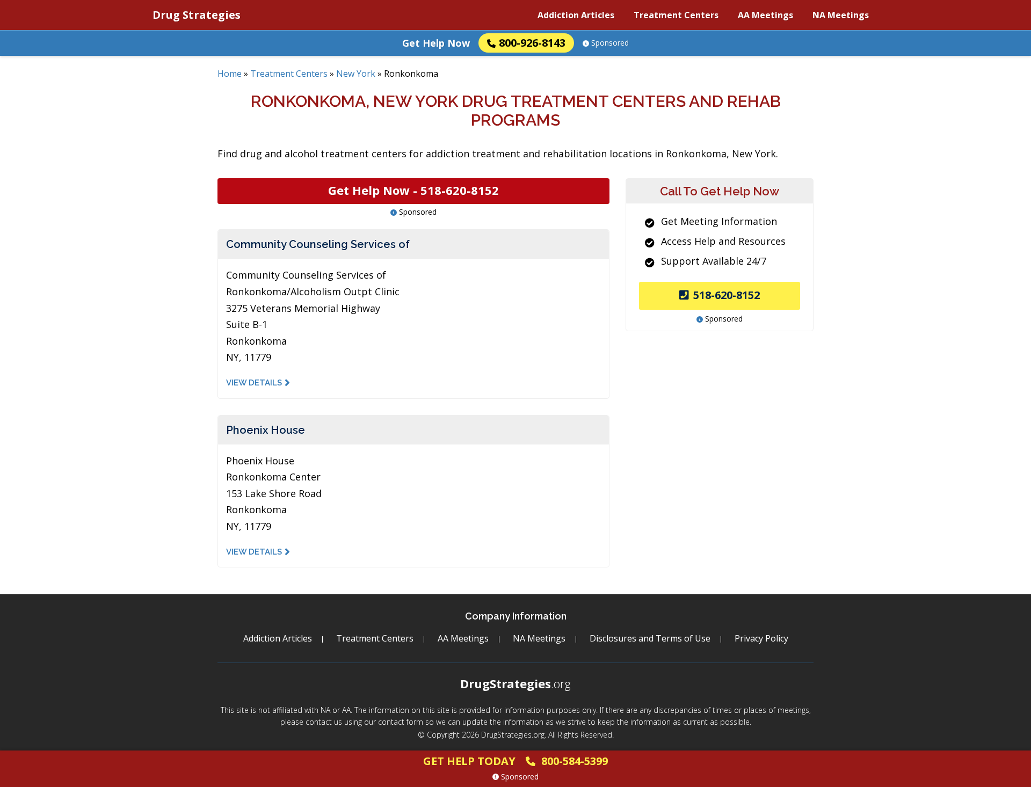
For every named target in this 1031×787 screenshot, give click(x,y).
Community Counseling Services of (318, 244)
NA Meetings (840, 15)
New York (355, 73)
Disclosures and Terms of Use (650, 638)
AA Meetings (765, 15)
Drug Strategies (197, 15)
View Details (254, 383)
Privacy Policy (761, 638)
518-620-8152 (726, 295)
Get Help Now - (413, 190)
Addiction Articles (576, 15)
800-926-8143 (532, 42)
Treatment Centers (676, 15)
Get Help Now (436, 43)
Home (229, 73)
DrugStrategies (515, 683)
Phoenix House (265, 430)
